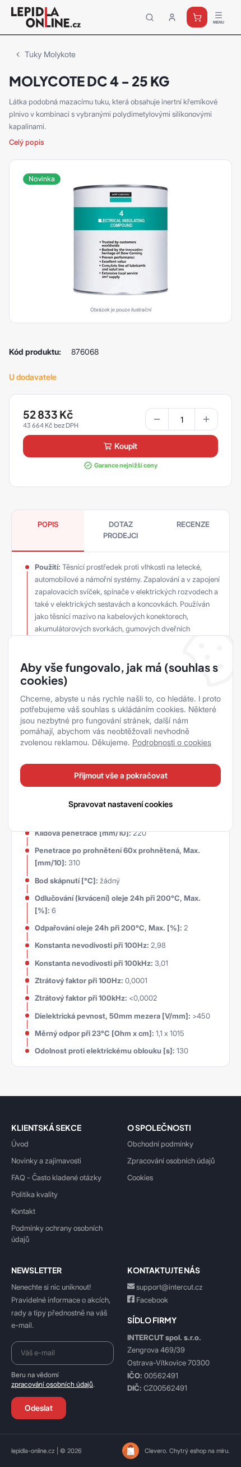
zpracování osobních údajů (52, 1384)
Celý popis (26, 141)
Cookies (140, 1177)
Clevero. (156, 1451)
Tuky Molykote (50, 54)
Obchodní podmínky (160, 1143)
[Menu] (218, 17)
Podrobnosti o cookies (171, 742)
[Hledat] (149, 17)
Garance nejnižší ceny (125, 465)
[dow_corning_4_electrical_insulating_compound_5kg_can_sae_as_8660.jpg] (120, 239)
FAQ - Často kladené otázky (56, 1177)
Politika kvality (34, 1194)
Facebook (152, 1299)
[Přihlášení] (172, 17)
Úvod (20, 1143)
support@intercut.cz (169, 1286)
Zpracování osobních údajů (171, 1160)
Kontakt (23, 1211)
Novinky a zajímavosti (46, 1160)
